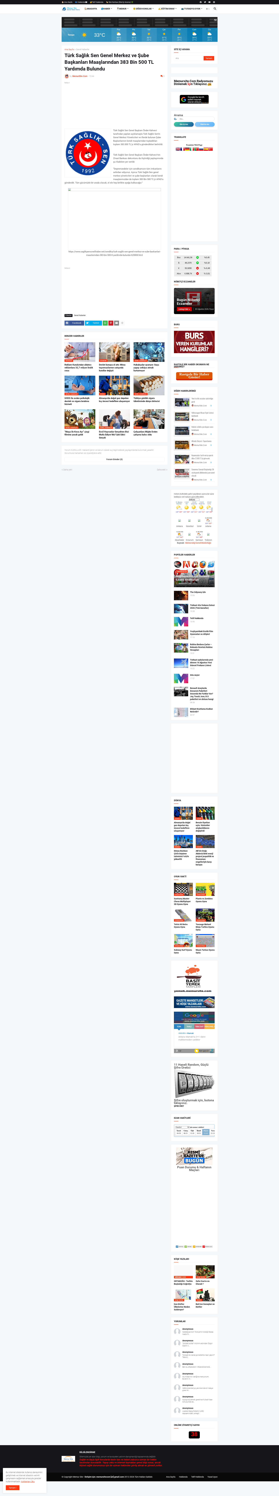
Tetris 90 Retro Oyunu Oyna (181, 925)
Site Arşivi (195, 675)
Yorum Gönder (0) (114, 459)
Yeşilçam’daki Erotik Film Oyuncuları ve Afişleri (201, 632)
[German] (187, 150)
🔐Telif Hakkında (96, 2)
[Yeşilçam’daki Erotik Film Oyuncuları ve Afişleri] (181, 634)
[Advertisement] (114, 104)
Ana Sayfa (69, 49)
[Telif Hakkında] (181, 621)
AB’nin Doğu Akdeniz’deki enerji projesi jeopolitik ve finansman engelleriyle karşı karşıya (205, 858)
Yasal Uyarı (213, 1477)
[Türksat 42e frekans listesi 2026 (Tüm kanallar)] (181, 608)
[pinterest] (214, 2)
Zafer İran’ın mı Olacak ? (203, 1282)
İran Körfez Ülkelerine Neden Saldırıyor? (182, 1307)
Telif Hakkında (196, 618)
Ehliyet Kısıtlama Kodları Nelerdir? (201, 710)
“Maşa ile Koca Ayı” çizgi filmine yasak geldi (77, 433)
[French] (182, 150)
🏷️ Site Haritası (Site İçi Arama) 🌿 (119, 2)
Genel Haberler (82, 49)
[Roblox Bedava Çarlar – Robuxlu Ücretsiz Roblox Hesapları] (181, 648)
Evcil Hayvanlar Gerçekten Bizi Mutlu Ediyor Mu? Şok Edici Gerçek (114, 434)
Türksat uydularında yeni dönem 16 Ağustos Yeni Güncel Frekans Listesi (201, 663)
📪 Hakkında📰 (81, 2)
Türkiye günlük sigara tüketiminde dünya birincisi (147, 399)
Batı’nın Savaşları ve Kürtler (205, 1305)
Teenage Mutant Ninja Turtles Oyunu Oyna (205, 927)
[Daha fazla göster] (122, 323)
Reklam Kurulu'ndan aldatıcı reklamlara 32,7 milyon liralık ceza (79, 367)
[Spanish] (206, 150)
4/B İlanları (180, 471)
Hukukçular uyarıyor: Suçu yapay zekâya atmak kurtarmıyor (146, 367)
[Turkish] (210, 150)
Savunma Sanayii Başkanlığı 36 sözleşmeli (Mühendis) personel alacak (203, 472)
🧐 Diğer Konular (142, 9)
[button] (207, 8)
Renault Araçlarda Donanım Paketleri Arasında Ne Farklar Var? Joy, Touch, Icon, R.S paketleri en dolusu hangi (201, 693)
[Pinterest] (110, 323)
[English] (178, 150)
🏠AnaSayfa (90, 9)
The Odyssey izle (198, 592)
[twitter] (205, 2)
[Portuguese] (196, 150)
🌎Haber (105, 9)
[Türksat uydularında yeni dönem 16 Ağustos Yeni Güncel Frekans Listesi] (181, 663)
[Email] (116, 323)
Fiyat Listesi (180, 414)
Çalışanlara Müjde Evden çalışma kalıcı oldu (145, 433)
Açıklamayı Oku (28, 1481)
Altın (177, 443)
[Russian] (201, 150)
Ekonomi (179, 400)
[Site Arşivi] (181, 678)
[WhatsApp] (105, 323)
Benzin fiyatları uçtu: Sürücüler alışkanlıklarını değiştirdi (203, 826)
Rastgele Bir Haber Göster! (194, 375)
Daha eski (161, 469)
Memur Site (78, 1477)
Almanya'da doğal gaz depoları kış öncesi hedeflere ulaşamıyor (114, 399)
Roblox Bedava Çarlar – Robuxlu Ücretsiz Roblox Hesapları (201, 647)
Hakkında (183, 1477)
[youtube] (210, 2)
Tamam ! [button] (13, 1488)
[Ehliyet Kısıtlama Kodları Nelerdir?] (181, 712)
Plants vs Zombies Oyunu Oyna (204, 900)
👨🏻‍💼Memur (121, 9)
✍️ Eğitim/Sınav (166, 9)
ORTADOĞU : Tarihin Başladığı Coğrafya (183, 1282)
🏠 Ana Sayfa (67, 2)
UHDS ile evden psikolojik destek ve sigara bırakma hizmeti (77, 401)
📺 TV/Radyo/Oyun (190, 9)
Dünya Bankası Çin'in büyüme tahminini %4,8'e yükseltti (181, 855)
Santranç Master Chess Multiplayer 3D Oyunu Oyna (182, 901)
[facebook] (201, 2)
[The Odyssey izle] (181, 595)
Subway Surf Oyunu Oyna (183, 951)
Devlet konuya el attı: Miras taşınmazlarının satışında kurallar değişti (112, 367)
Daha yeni (67, 469)
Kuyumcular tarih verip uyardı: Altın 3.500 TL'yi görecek (202, 457)
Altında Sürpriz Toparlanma (201, 441)
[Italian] (192, 150)
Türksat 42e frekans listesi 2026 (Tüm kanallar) (202, 606)
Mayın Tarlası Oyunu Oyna (205, 951)
